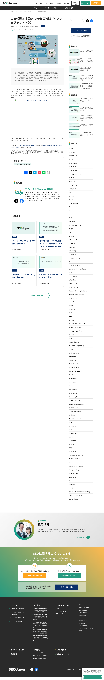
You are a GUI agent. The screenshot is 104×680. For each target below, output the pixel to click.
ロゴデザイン (73, 178)
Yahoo (71, 437)
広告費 (71, 229)
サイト (71, 214)
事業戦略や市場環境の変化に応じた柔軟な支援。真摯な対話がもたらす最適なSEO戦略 (40, 610)
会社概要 (14, 654)
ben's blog (72, 360)
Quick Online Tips (74, 400)
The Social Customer (75, 371)
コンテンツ (72, 320)
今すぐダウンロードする (69, 576)
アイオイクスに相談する (34, 576)
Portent (71, 305)
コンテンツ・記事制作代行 (16, 621)
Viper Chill (72, 477)
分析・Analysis (73, 203)
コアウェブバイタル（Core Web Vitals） (86, 629)
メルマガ (71, 196)
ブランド (71, 335)
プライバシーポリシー (69, 669)
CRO (70, 232)
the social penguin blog (76, 345)
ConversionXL (73, 243)
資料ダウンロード (85, 3)
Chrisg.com (72, 415)
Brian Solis (72, 426)
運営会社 (59, 3)
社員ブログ (67, 8)
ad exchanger (73, 280)
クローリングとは (83, 610)
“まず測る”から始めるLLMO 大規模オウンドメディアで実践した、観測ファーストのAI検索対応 (40, 624)
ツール (71, 199)
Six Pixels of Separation (76, 294)
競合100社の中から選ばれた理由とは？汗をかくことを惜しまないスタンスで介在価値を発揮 (40, 631)
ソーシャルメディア (75, 419)
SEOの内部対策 (82, 615)
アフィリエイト (73, 167)
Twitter (71, 444)
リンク (71, 488)
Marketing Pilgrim (74, 397)
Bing (70, 422)
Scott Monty (73, 276)
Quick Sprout (73, 440)
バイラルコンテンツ (75, 225)
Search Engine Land (75, 495)
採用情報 (66, 3)
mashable (72, 247)
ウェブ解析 (72, 451)
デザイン (71, 159)
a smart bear (73, 356)
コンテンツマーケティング (77, 324)
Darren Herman (74, 287)
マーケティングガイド (52, 8)
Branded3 (72, 309)
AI (69, 262)
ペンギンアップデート (75, 331)
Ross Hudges (73, 251)
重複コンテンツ (73, 408)
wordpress (72, 189)
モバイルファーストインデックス (79, 258)
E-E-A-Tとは (81, 618)
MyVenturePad (73, 378)
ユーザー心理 (73, 170)
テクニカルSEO (73, 207)
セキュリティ (73, 185)
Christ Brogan (73, 393)
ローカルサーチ (73, 473)
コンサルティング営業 (38, 653)
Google (71, 481)
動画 (70, 218)
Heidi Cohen (73, 283)
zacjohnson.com (74, 353)
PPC (70, 448)
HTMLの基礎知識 (83, 625)
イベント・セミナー (49, 3)
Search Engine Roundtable (77, 269)
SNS (70, 313)
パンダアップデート (75, 327)
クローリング (73, 254)
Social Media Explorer (76, 455)
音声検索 (71, 236)
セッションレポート (75, 265)
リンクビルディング (75, 174)
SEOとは (81, 605)
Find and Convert (74, 342)
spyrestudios (73, 302)
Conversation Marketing (26, 145)
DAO (70, 462)
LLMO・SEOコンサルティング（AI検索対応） (17, 613)
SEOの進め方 (73, 156)
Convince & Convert (75, 375)
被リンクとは (82, 623)
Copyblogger (73, 433)
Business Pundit (74, 367)
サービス (34, 3)
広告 (70, 338)
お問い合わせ (61, 649)
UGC (70, 210)
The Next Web (73, 389)
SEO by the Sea (74, 499)
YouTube (72, 221)
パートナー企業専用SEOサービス (17, 617)
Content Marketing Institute (78, 291)
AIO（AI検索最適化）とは (84, 620)
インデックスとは (83, 612)
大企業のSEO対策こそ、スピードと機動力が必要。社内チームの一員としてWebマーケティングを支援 (40, 617)
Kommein (72, 386)
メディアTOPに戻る (37, 295)
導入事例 (37, 605)
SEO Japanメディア (75, 3)
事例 (41, 3)
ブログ (35, 8)
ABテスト (72, 181)
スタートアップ (73, 298)
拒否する (92, 675)
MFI (70, 192)
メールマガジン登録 (81, 31)
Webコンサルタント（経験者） (40, 655)
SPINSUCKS (72, 382)
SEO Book (72, 484)
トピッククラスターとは (84, 607)
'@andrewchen (74, 240)
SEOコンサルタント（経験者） (40, 658)
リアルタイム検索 (74, 459)
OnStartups (72, 349)
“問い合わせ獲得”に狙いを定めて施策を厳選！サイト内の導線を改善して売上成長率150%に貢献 (40, 638)
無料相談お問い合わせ (96, 3)
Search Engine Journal (76, 466)
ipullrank (72, 152)
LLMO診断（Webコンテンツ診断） (17, 609)
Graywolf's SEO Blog (75, 411)
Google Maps (73, 163)
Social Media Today (75, 364)
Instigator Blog (74, 470)
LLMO (71, 148)
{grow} (71, 273)
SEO (70, 316)
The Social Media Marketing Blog (79, 492)
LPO (70, 429)
